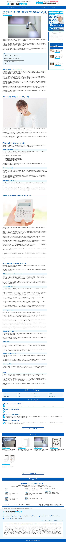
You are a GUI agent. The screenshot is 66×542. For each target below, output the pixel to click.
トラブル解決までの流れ (23, 7)
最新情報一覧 (33, 473)
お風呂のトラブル (55, 515)
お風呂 (20, 393)
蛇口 (19, 396)
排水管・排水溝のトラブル (25, 516)
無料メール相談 (6, 518)
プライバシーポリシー (48, 520)
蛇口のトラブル (35, 516)
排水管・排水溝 (6, 396)
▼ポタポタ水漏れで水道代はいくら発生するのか (13, 56)
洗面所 (50, 393)
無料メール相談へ (56, 28)
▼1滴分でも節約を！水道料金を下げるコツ (12, 61)
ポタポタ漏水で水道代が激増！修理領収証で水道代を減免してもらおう (23, 508)
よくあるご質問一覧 (33, 428)
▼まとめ (6, 63)
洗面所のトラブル (16, 516)
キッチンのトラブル (7, 516)
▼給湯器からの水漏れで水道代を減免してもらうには (14, 60)
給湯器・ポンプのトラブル (8, 508)
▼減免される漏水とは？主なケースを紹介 (12, 58)
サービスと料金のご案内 (33, 7)
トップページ (6, 515)
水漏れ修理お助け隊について (12, 7)
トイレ (5, 393)
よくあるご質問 (43, 7)
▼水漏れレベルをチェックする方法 (10, 55)
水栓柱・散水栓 (52, 396)
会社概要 (53, 7)
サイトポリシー (55, 520)
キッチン (35, 393)
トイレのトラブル (47, 515)
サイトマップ (61, 520)
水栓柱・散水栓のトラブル (55, 516)
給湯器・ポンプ (37, 396)
